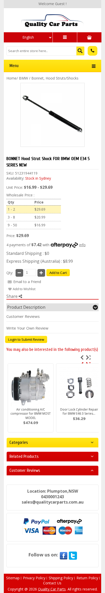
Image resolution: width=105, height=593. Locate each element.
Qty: (9, 272)
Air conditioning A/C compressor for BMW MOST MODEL (30, 413)
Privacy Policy (34, 577)
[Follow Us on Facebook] (63, 555)
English (28, 37)
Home (11, 78)
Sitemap (13, 577)
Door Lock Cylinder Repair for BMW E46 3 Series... (79, 411)
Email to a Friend (27, 281)
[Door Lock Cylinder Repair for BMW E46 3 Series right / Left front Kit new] (79, 387)
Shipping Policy (61, 577)
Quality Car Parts (52, 589)
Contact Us (52, 583)
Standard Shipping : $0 (27, 253)
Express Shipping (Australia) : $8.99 (39, 261)
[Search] (80, 50)
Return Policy (87, 577)
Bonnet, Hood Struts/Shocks (54, 78)
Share (12, 296)
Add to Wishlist (24, 289)
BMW (23, 78)
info (82, 244)
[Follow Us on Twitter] (73, 555)
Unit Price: (14, 187)
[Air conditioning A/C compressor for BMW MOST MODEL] (30, 387)
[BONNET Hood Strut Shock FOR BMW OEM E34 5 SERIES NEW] (52, 115)
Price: (10, 235)
